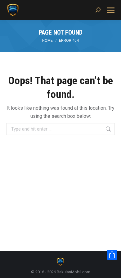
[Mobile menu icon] (111, 10)
